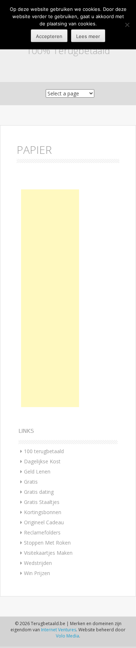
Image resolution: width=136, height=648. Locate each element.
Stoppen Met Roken (47, 542)
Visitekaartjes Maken (48, 552)
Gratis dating (39, 491)
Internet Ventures (58, 630)
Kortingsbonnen (42, 512)
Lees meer (88, 36)
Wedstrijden (38, 562)
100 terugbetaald (44, 451)
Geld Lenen (37, 471)
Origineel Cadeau (44, 522)
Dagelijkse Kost (42, 461)
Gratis (31, 481)
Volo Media (67, 636)
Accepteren (49, 36)
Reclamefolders (42, 532)
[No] (127, 24)
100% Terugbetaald (68, 50)
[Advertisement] (50, 298)
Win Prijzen (37, 573)
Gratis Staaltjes (41, 502)
